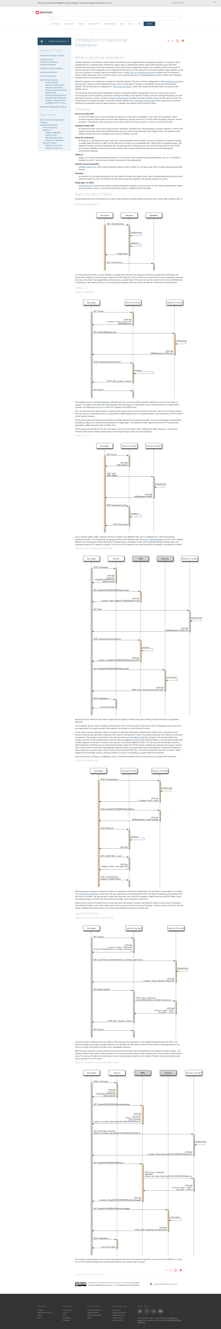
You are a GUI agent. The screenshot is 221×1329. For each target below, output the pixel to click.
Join (139, 24)
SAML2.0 (82, 157)
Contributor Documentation (51, 68)
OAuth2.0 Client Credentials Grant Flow (61, 100)
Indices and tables (48, 64)
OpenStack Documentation (57, 41)
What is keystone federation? (52, 120)
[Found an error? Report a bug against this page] (182, 41)
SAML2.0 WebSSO (141, 737)
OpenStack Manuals (94, 1310)
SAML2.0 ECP (51, 135)
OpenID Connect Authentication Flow (60, 145)
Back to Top (178, 3)
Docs (131, 24)
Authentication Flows (48, 125)
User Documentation (48, 72)
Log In (149, 24)
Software (55, 24)
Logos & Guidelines (119, 1313)
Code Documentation (49, 62)
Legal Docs (116, 1310)
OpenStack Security (45, 1313)
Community (94, 24)
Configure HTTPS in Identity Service (60, 103)
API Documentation (94, 1315)
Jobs (64, 1315)
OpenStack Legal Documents (128, 1285)
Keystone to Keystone (54, 140)
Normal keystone (50, 127)
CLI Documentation (48, 76)
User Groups (67, 1310)
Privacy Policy (117, 1318)
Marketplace (110, 24)
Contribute (66, 1320)
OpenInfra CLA (117, 1320)
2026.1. (110, 3)
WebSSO (105, 402)
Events (81, 24)
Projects (40, 1310)
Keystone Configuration (55, 85)
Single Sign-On (85, 185)
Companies (67, 1318)
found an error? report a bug (165, 1284)
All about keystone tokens (56, 90)
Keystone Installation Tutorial (52, 55)
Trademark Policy (118, 1315)
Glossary (43, 122)
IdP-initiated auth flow (89, 894)
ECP (77, 537)
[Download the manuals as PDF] (177, 41)
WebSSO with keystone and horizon (60, 138)
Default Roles (50, 93)
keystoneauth (111, 539)
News (40, 1318)
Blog (122, 24)
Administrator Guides (49, 80)
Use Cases (68, 24)
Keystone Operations (54, 87)
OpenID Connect (86, 167)
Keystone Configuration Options (53, 107)
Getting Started (46, 59)
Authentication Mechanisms (56, 98)
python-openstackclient (153, 539)
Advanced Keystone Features (57, 95)
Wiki (89, 1318)
